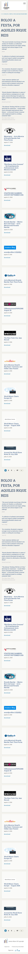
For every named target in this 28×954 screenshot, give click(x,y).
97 (17, 470)
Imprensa (6, 946)
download (7, 145)
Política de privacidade (18, 946)
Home (2, 14)
